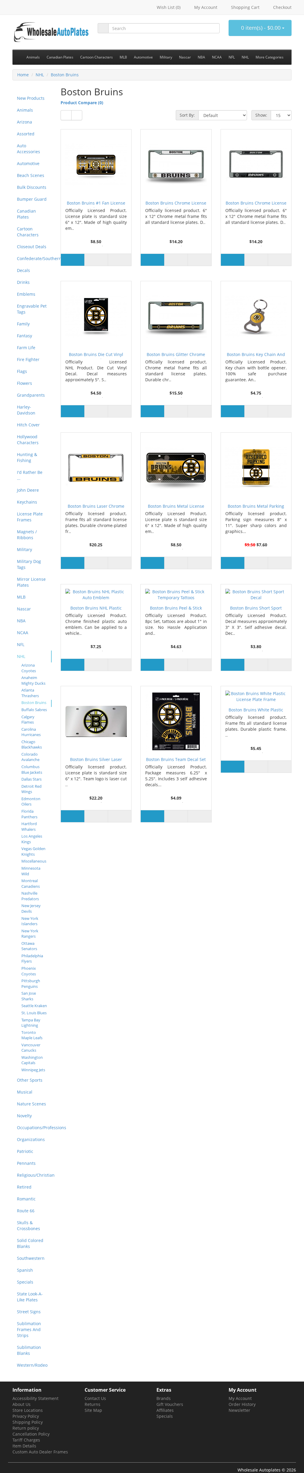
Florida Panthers (29, 814)
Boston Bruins (65, 74)
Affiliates (165, 1410)
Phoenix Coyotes (28, 971)
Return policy (25, 1428)
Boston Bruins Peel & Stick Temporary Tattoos (176, 609)
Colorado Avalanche (30, 756)
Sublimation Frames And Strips (29, 1329)
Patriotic (25, 1151)
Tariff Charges (26, 1440)
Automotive (28, 163)
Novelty (24, 1115)
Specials (25, 1282)
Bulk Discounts (31, 187)
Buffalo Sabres (34, 709)
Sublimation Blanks (29, 1350)
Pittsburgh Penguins (30, 983)
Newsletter (239, 1410)
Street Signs (29, 1311)
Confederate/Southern (34, 258)
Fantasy (24, 335)
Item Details (24, 1446)
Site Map (93, 1410)
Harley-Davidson (26, 410)
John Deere (28, 490)
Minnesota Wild (30, 871)
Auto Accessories (28, 148)
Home (23, 74)
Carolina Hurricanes (31, 732)
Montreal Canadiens (30, 883)
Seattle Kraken (34, 1005)
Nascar (24, 609)
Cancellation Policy (31, 1434)
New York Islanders (29, 921)
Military (24, 549)
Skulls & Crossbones (28, 1225)
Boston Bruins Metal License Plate (176, 507)
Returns (92, 1404)
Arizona (24, 122)
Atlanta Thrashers (30, 692)
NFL (20, 644)
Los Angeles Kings (31, 838)
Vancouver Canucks (30, 1047)
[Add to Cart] (72, 260)
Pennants (26, 1163)
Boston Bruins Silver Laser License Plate (96, 760)
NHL (40, 74)
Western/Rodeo (32, 1365)
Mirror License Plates (31, 582)
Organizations (31, 1139)
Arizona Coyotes (28, 667)
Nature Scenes (31, 1104)
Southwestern (31, 1258)
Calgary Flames (27, 719)
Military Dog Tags (29, 564)
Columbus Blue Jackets (31, 769)
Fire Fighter (28, 359)
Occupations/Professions (34, 1127)
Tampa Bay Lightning (30, 1022)
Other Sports (29, 1080)
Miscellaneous (33, 861)
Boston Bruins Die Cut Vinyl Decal (96, 355)
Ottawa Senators (29, 946)
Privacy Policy (25, 1416)
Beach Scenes (30, 175)
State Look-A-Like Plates (30, 1297)
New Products (31, 98)
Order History (242, 1404)
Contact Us (95, 1398)
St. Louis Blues (34, 1012)
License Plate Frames (30, 517)
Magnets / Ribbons (27, 534)
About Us (21, 1404)
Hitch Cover (28, 425)
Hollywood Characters (28, 439)
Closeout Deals (31, 246)
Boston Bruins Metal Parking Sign (256, 507)
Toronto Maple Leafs (31, 1035)
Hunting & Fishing (27, 457)
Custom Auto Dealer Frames (40, 1452)
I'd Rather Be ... (29, 475)
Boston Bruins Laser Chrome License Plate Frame (96, 507)
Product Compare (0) (82, 102)
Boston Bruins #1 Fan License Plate (96, 204)
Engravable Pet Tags (32, 309)
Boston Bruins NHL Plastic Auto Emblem (96, 609)
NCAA (22, 632)
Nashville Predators (30, 895)
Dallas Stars (31, 779)
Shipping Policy (27, 1422)
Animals (25, 110)
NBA (21, 621)
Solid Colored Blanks (30, 1243)
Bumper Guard (32, 199)
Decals (23, 270)
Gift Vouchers (169, 1404)
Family (23, 324)
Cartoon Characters (28, 232)
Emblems (26, 294)
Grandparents (31, 395)
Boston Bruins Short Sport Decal (256, 609)
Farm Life (26, 347)
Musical (24, 1092)
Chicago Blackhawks (31, 744)
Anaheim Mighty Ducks (33, 680)
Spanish (25, 1270)
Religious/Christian (34, 1175)
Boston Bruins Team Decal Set (176, 759)
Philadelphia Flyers (32, 958)
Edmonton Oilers (30, 801)
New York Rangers (29, 933)
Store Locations (27, 1410)
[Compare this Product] (119, 260)
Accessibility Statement (35, 1398)
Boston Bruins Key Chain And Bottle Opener (256, 355)
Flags (22, 371)
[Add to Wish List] (96, 260)
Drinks (23, 282)
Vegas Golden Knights (33, 851)
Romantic (26, 1199)
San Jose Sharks (28, 996)
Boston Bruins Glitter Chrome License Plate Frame (176, 355)
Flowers (24, 383)
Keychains (27, 502)
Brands (163, 1398)
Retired (24, 1187)
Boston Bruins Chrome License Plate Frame (175, 204)
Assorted (25, 134)
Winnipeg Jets (33, 1069)
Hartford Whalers (29, 826)
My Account (240, 1398)
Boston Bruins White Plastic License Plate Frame (256, 710)
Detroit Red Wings (31, 789)
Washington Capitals (32, 1060)
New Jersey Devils (31, 908)
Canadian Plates (26, 214)
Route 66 (25, 1210)
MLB (21, 597)
